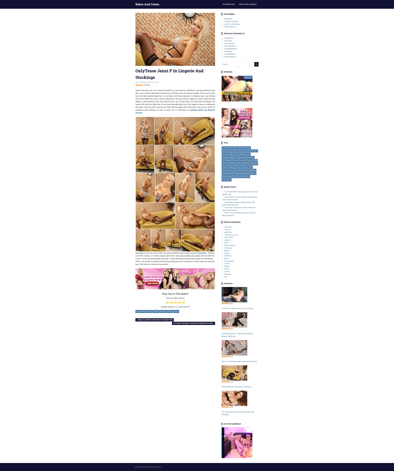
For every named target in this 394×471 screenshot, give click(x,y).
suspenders (246, 173)
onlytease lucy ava (231, 235)
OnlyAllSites (202, 253)
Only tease (228, 248)
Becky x (227, 251)
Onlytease (228, 227)
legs (223, 160)
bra (256, 151)
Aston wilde (228, 237)
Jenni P (138, 82)
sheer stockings (251, 170)
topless (176, 311)
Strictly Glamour (230, 57)
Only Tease (155, 82)
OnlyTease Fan (229, 27)
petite (246, 164)
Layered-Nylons (230, 54)
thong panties (226, 176)
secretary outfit (247, 167)
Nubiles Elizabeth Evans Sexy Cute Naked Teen (155, 320)
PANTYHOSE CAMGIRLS (248, 4)
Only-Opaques (229, 44)
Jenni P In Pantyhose (232, 24)
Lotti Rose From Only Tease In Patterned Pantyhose (193, 323)
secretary (238, 167)
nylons (162, 311)
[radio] (167, 302)
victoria (227, 272)
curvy (248, 154)
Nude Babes (145, 82)
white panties (226, 180)
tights (235, 176)
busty (236, 154)
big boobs (229, 147)
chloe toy (227, 230)
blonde (142, 311)
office (255, 160)
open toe (225, 164)
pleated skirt (253, 164)
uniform (246, 176)
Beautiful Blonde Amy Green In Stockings (236, 387)
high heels (149, 311)
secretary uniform (228, 170)
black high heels (245, 147)
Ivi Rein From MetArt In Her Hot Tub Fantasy (237, 308)
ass (137, 311)
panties (232, 164)
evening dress (226, 157)
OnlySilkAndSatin (230, 49)
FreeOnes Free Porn (231, 21)
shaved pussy (239, 170)
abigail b (227, 240)
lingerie (156, 311)
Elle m (226, 243)
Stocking (227, 256)
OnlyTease (228, 41)
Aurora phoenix (229, 245)
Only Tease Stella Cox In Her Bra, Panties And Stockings (238, 413)
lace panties (250, 157)
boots (252, 151)
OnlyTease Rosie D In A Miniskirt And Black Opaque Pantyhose (237, 335)
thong (254, 173)
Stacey (226, 253)
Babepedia (228, 19)
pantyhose (239, 164)
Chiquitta (227, 274)
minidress (236, 160)
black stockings (237, 151)
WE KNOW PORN (229, 4)
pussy (224, 167)
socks (231, 173)
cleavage (242, 154)
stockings (169, 311)
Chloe (226, 269)
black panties (226, 151)
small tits (225, 173)
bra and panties (227, 154)
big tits (236, 147)
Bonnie (226, 266)
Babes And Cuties (147, 4)
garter (235, 157)
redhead (230, 167)
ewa (225, 277)
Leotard (227, 264)
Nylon (226, 258)
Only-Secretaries (230, 46)
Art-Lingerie (228, 51)
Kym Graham (229, 261)
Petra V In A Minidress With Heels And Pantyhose (239, 361)
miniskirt (243, 160)
